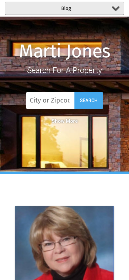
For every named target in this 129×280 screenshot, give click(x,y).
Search (89, 100)
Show (58, 121)
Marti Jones (64, 52)
